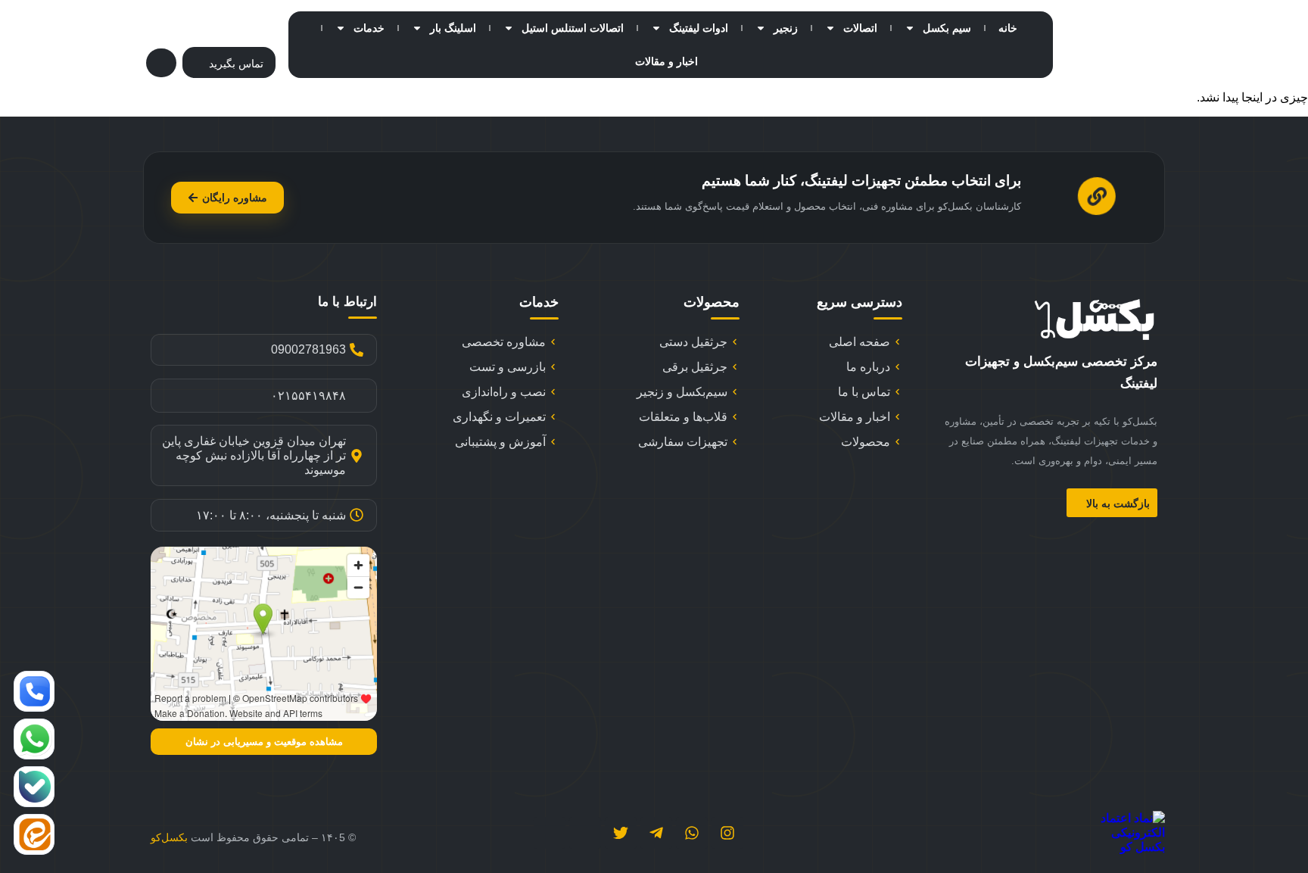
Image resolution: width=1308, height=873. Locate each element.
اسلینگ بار (453, 28)
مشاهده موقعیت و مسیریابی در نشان (264, 741)
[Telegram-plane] (656, 833)
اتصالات (860, 28)
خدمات (369, 28)
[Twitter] (621, 833)
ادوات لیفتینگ (698, 28)
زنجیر (786, 28)
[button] (161, 62)
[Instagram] (727, 833)
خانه (1007, 28)
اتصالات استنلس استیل (573, 28)
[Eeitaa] (549, 833)
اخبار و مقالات (666, 61)
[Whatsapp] (692, 833)
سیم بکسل (947, 28)
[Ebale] (585, 833)
